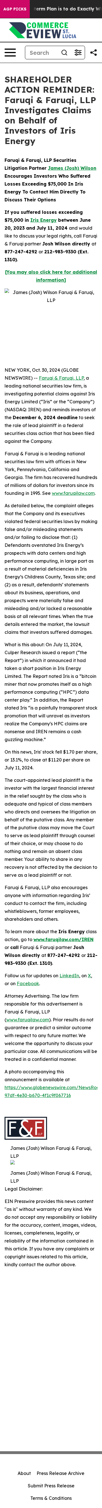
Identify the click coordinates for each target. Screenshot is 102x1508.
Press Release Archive (60, 1473)
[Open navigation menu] (10, 52)
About (24, 1473)
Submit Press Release (51, 1486)
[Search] (64, 52)
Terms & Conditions (51, 1498)
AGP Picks (14, 9)
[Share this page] (93, 52)
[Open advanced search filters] (78, 52)
